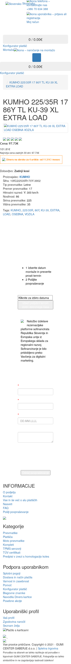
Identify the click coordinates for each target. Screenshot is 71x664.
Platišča (8, 537)
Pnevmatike (10, 533)
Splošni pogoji (11, 573)
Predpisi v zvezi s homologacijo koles (26, 556)
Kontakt (7, 496)
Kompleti (8, 545)
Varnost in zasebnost (16, 581)
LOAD (6, 214)
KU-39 (45, 210)
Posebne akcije (12, 601)
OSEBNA (17, 214)
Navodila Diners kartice (17, 597)
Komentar (24, 429)
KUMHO (16, 210)
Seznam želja (11, 625)
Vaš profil (8, 618)
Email (22, 385)
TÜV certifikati (11, 552)
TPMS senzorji (12, 548)
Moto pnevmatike (13, 541)
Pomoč (7, 585)
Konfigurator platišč (15, 46)
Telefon (23, 400)
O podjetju (9, 492)
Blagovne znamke (14, 593)
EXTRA (54, 210)
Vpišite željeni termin (32, 415)
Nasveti (7, 504)
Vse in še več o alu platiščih (20, 500)
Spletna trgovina (48, 648)
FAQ (5, 508)
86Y (37, 210)
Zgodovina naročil (14, 622)
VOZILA (29, 214)
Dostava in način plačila (17, 577)
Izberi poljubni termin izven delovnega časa (35, 305)
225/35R (27, 210)
